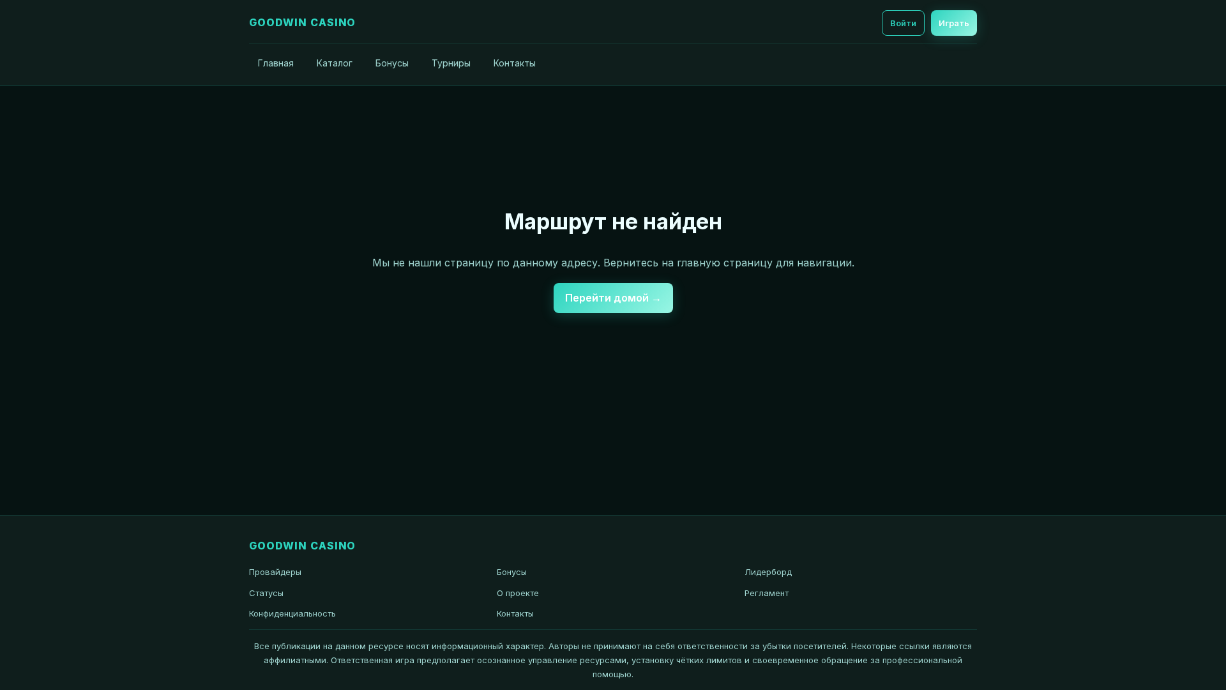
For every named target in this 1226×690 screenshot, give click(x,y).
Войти (903, 23)
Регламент (767, 593)
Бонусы (392, 62)
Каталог (334, 62)
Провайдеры (275, 572)
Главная (276, 62)
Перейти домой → (613, 297)
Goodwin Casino (302, 22)
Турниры (451, 62)
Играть (954, 23)
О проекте (518, 593)
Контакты (515, 62)
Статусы (266, 593)
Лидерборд (768, 572)
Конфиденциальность (292, 613)
